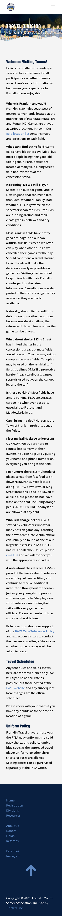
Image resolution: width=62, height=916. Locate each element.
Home (10, 800)
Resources (13, 815)
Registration (14, 805)
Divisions (12, 810)
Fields (10, 836)
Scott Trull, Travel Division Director (28, 33)
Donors (11, 831)
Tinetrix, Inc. (14, 908)
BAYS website (15, 688)
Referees (12, 841)
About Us (12, 826)
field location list (17, 134)
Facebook (12, 851)
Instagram (13, 856)
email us (12, 555)
